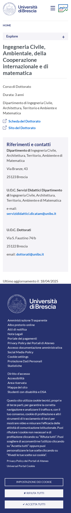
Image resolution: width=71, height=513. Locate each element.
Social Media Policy (20, 352)
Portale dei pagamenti (22, 338)
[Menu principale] (53, 9)
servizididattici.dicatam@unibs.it (31, 213)
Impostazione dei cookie (34, 481)
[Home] (20, 9)
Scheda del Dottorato (25, 121)
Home (7, 25)
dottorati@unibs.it (30, 254)
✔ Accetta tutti (34, 504)
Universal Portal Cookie (21, 466)
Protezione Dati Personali (25, 361)
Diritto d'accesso (19, 373)
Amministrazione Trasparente (27, 320)
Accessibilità (16, 378)
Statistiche (15, 365)
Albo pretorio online (21, 325)
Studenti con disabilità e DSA (27, 392)
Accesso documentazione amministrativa (35, 347)
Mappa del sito (17, 387)
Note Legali (15, 334)
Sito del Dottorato (22, 128)
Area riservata (17, 382)
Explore (12, 36)
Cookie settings (18, 356)
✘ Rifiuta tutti (34, 493)
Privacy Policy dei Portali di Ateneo (27, 460)
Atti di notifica (17, 329)
